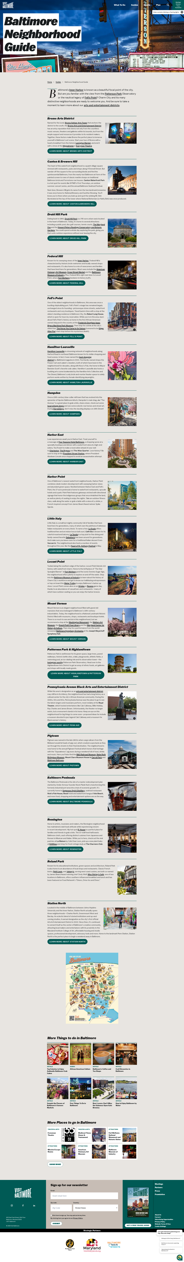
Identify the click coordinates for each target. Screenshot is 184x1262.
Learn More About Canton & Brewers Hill (72, 204)
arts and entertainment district (89, 691)
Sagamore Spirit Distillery (74, 790)
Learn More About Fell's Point (66, 336)
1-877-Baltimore (11, 1221)
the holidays (58, 409)
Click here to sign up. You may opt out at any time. (69, 1215)
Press (178, 6)
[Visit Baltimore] (23, 1192)
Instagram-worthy (55, 662)
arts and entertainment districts (101, 105)
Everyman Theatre (84, 146)
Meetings (178, 2)
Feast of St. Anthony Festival (83, 546)
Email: (53, 1191)
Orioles (81, 586)
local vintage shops (55, 406)
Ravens (90, 586)
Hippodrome (68, 146)
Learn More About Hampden (64, 414)
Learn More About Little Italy (65, 551)
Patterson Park (113, 93)
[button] (12, 1205)
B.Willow (53, 844)
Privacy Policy (78, 1218)
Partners (178, 4)
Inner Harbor (76, 89)
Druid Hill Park (71, 219)
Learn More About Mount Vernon (67, 639)
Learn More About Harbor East (66, 461)
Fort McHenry (71, 572)
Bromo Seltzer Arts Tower (76, 123)
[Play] (182, 12)
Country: (76, 1203)
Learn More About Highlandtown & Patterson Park (76, 675)
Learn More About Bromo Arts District (70, 151)
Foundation (178, 7)
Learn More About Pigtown (64, 765)
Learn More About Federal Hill (66, 283)
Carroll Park (97, 757)
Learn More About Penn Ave (64, 725)
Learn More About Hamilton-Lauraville (70, 382)
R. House (81, 829)
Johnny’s (70, 871)
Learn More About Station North (67, 941)
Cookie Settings (160, 1226)
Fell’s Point (91, 97)
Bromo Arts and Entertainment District (84, 126)
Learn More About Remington (65, 849)
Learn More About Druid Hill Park (67, 238)
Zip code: (54, 1203)
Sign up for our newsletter (69, 1185)
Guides (58, 82)
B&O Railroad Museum (86, 754)
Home (49, 82)
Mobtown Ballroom (55, 760)
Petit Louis (57, 871)
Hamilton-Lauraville (55, 351)
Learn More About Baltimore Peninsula (71, 801)
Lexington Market (83, 143)
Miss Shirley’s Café (96, 874)
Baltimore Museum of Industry (67, 577)
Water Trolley (70, 583)
